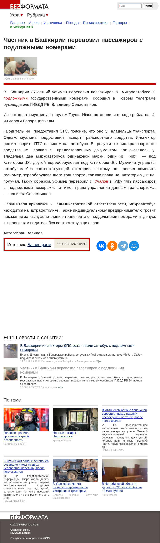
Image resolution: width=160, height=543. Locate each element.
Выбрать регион (20, 533)
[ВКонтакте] (101, 246)
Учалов (101, 181)
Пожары (120, 23)
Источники (53, 23)
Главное (17, 23)
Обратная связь (20, 529)
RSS (47, 538)
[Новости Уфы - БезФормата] (25, 5)
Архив (34, 23)
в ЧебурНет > (22, 27)
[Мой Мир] (134, 246)
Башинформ (39, 244)
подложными (16, 98)
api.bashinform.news (23, 78)
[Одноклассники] (112, 246)
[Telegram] (123, 246)
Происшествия (96, 23)
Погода (72, 23)
